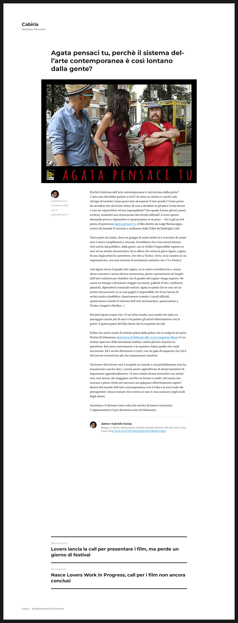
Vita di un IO (120, 431)
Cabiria (30, 24)
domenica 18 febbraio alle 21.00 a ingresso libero (147, 337)
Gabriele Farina (59, 201)
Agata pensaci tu (125, 224)
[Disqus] (119, 491)
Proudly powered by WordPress (48, 608)
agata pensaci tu (60, 214)
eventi (54, 210)
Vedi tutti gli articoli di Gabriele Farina (146, 431)
